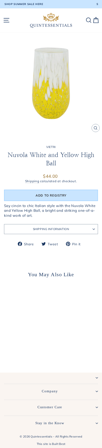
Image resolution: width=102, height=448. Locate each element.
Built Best (58, 444)
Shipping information (51, 229)
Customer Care (49, 407)
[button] (51, 195)
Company (50, 391)
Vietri (51, 147)
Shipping (32, 181)
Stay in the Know (49, 423)
